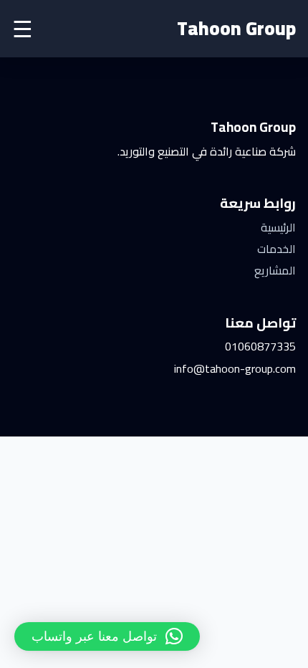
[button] (107, 636)
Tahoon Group (236, 28)
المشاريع (275, 270)
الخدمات (276, 248)
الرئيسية (278, 227)
